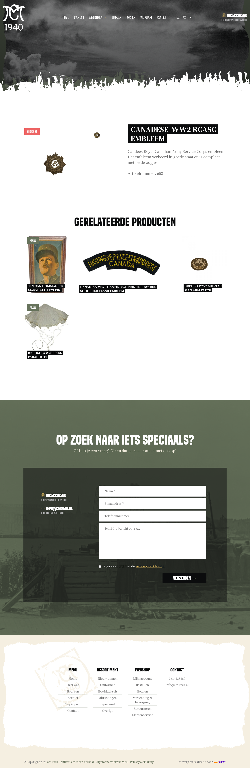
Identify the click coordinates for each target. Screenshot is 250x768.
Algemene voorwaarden (112, 762)
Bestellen (142, 685)
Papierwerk (108, 704)
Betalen (142, 691)
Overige (107, 710)
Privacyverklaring (142, 762)
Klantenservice (142, 715)
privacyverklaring (150, 566)
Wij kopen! (146, 17)
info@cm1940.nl (177, 685)
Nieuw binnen (107, 678)
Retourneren (142, 708)
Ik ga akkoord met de (133, 566)
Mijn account (142, 678)
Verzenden (182, 578)
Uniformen (107, 685)
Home (66, 17)
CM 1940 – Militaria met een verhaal (70, 762)
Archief (131, 17)
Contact (161, 17)
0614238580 (177, 678)
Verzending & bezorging (142, 700)
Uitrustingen (108, 698)
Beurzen (116, 17)
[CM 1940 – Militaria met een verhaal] (14, 17)
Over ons (79, 17)
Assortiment (96, 17)
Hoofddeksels (107, 691)
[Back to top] (243, 761)
